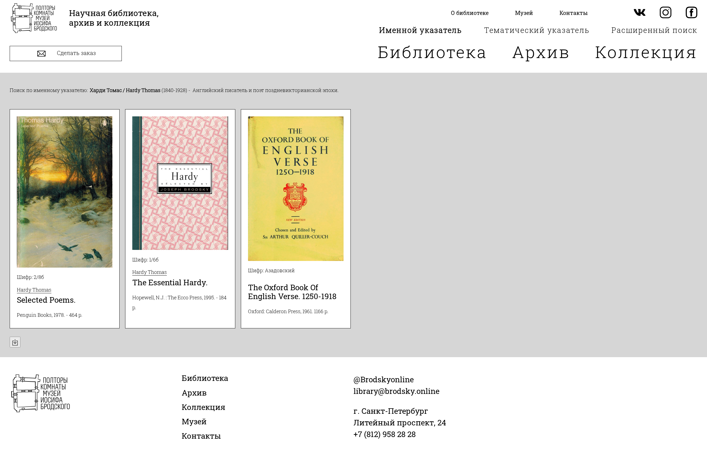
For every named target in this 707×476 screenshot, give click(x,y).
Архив (541, 51)
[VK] (639, 13)
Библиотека (432, 51)
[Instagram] (665, 13)
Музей (194, 421)
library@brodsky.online (396, 391)
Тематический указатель (537, 30)
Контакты (201, 436)
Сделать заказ (76, 53)
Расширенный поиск (654, 30)
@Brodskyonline (384, 379)
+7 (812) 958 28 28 (385, 434)
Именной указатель (420, 30)
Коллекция (646, 51)
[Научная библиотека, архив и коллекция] (34, 19)
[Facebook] (691, 13)
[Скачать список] (15, 342)
